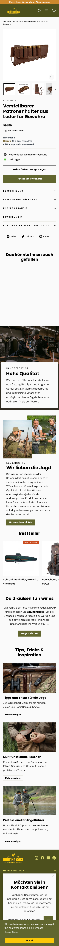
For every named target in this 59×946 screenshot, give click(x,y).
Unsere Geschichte (20, 522)
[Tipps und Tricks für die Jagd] (29, 678)
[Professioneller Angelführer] (29, 800)
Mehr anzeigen (13, 714)
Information (14, 870)
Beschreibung (13, 191)
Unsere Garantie (15, 208)
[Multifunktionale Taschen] (29, 737)
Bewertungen (13, 217)
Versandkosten (15, 130)
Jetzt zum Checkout (29, 178)
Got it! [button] (29, 940)
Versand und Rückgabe (20, 199)
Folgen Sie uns (29, 633)
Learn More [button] (11, 932)
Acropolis (10, 100)
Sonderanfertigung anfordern (26, 225)
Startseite (7, 21)
